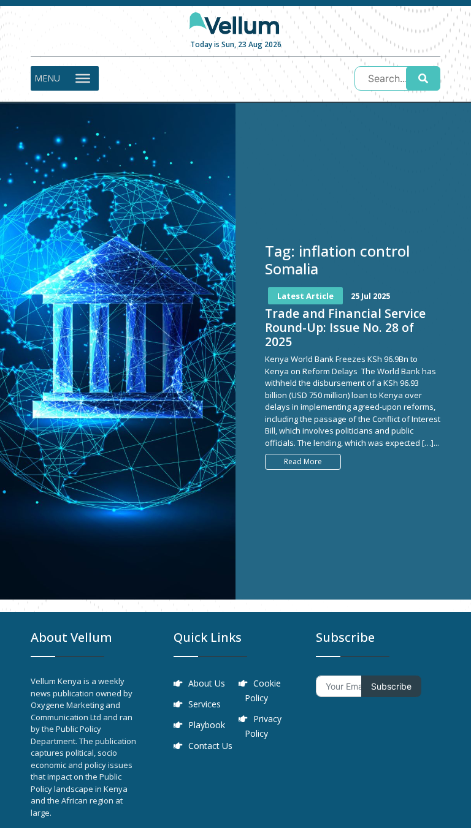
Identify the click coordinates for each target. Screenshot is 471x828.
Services (204, 704)
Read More (303, 461)
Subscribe (391, 686)
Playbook (206, 725)
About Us (206, 683)
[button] (47, 78)
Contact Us (210, 745)
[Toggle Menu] (82, 78)
